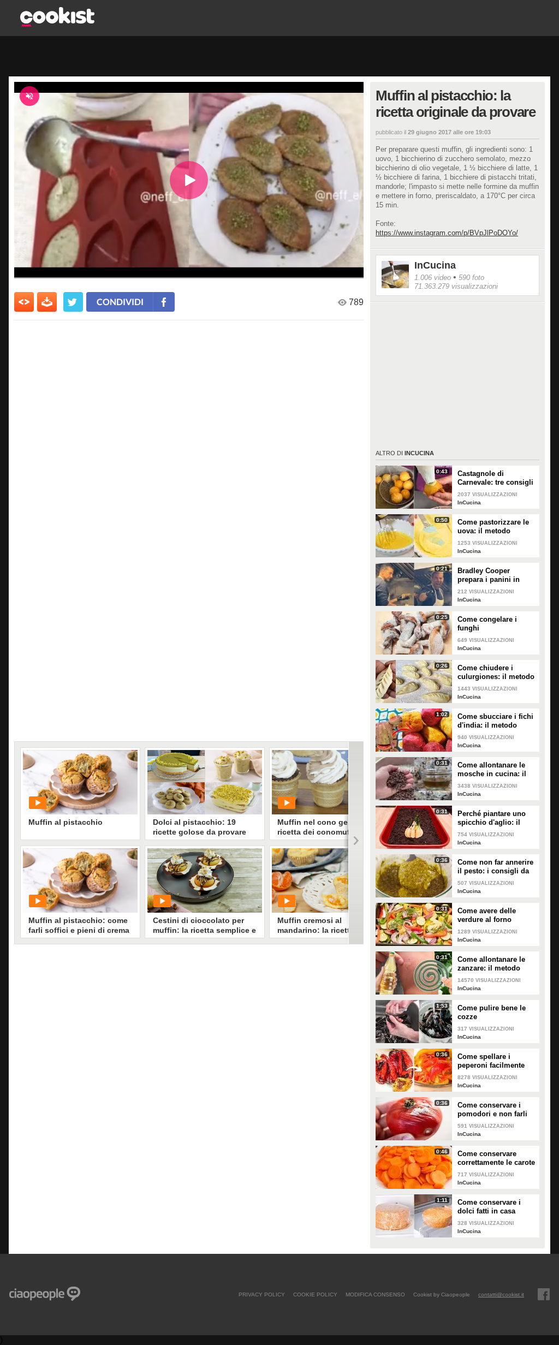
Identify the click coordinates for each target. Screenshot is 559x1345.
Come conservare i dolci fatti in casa (489, 1206)
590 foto (471, 277)
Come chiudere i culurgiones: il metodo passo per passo (495, 672)
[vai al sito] (57, 23)
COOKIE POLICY (315, 1294)
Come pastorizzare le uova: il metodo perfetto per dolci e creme (493, 526)
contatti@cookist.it (501, 1294)
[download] (47, 302)
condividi (120, 301)
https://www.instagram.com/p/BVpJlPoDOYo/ (447, 233)
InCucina (435, 265)
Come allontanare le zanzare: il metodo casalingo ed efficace (492, 964)
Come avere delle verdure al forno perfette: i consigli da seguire (493, 915)
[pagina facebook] (544, 1294)
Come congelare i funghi (487, 623)
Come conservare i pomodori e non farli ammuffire (492, 1109)
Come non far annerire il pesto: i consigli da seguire (495, 867)
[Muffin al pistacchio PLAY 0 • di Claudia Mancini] (80, 782)
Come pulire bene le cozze (491, 1012)
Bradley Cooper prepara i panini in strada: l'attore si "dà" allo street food (494, 575)
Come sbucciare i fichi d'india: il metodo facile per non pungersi (496, 721)
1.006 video (432, 277)
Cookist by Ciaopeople (441, 1294)
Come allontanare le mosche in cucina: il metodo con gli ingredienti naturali (491, 769)
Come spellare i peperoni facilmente (491, 1060)
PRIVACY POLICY (262, 1294)
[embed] (24, 302)
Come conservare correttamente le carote (496, 1158)
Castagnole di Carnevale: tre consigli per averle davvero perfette (495, 478)
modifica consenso (375, 1294)
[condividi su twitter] (73, 302)
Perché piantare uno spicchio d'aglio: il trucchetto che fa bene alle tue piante (494, 818)
